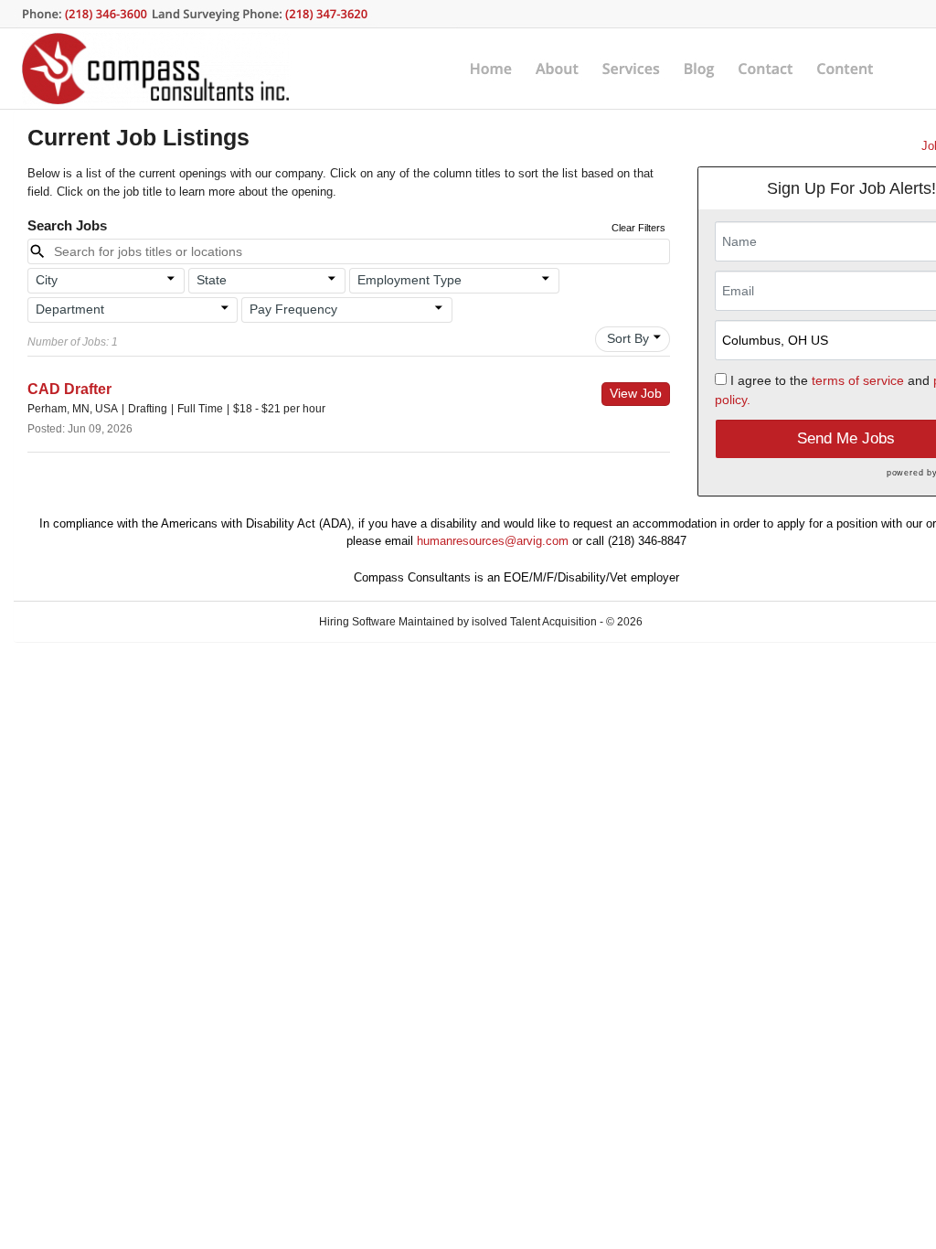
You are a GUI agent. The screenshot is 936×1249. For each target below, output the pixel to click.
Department (70, 309)
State (212, 279)
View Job (636, 393)
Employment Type (409, 279)
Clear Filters (638, 227)
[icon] (171, 279)
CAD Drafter (69, 389)
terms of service (858, 380)
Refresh (694, 621)
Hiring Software (357, 621)
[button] (106, 281)
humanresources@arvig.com (493, 541)
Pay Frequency (293, 309)
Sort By (628, 338)
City (47, 279)
